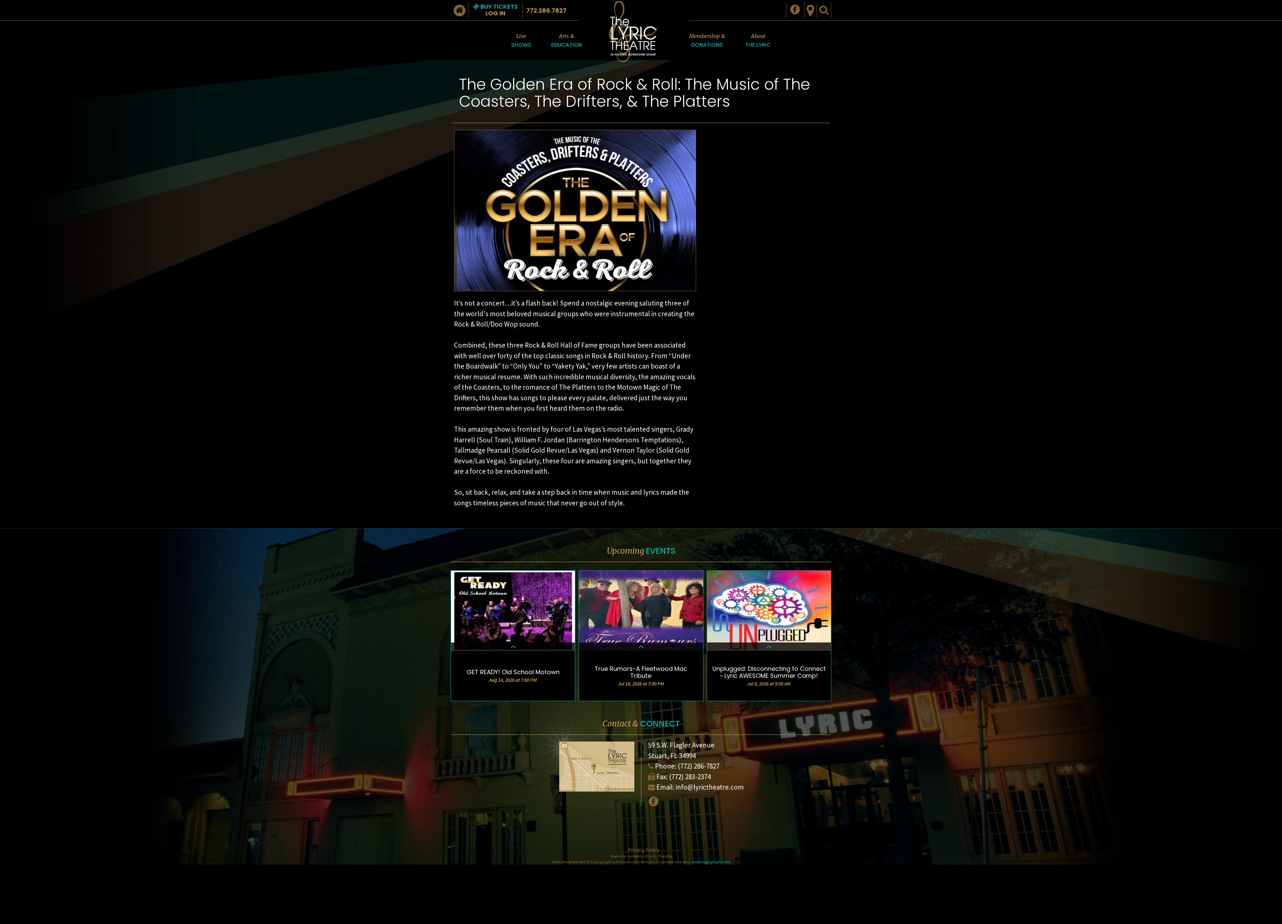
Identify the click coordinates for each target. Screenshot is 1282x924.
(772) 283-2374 (690, 776)
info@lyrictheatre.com (710, 787)
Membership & (707, 41)
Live (521, 41)
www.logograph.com (711, 862)
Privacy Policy (643, 850)
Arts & (566, 41)
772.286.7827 (546, 10)
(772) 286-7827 (698, 766)
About (758, 41)
